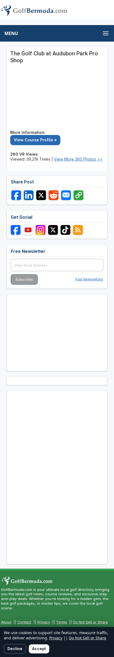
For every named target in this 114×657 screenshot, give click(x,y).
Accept (39, 648)
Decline (14, 648)
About (6, 622)
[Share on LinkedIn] (28, 195)
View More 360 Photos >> (78, 159)
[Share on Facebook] (16, 195)
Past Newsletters (89, 279)
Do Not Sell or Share (90, 622)
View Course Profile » (35, 139)
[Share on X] (41, 195)
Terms (61, 622)
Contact (24, 622)
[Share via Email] (66, 195)
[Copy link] (78, 195)
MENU (11, 33)
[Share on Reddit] (53, 195)
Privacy (43, 622)
